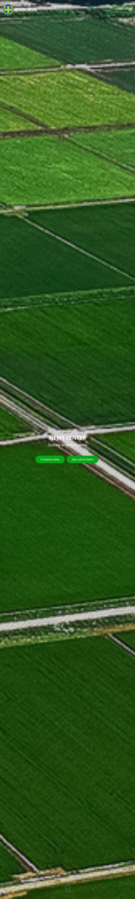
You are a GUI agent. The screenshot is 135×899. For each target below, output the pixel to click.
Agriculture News (82, 459)
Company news (50, 459)
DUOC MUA (25, 9)
